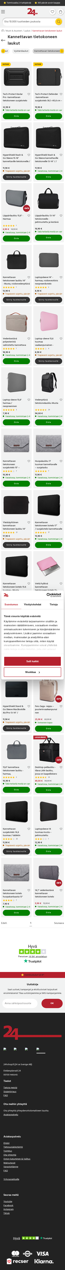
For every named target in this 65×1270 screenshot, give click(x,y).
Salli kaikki (32, 661)
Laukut (27, 31)
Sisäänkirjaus (10, 1092)
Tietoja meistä (10, 1088)
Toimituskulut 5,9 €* (34, 975)
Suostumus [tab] (11, 604)
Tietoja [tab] (54, 604)
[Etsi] (58, 21)
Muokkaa (30, 672)
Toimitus (8, 1151)
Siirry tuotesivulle (16, 177)
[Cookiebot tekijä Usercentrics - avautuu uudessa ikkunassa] (46, 595)
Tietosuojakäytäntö (13, 1147)
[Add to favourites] (29, 95)
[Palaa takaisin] (3, 40)
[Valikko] (3, 12)
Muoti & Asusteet (14, 31)
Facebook (8, 1206)
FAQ (6, 1095)
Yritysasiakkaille (11, 1179)
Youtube (8, 1202)
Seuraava (59, 923)
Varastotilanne (11, 1167)
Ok (52, 1003)
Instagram (9, 1209)
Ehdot (7, 1143)
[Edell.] (3, 51)
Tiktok (7, 1213)
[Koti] (33, 12)
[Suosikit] (52, 12)
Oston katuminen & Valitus (17, 1159)
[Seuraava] (62, 51)
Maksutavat (9, 1163)
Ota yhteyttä (10, 1155)
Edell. (4, 923)
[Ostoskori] (61, 12)
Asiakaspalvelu (11, 1115)
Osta (16, 116)
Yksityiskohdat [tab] (32, 604)
